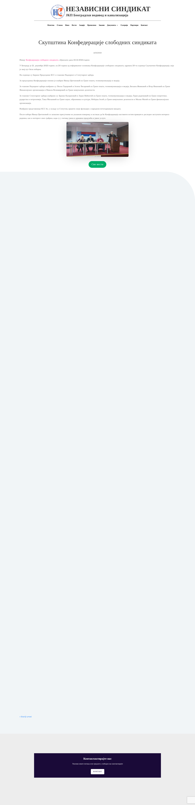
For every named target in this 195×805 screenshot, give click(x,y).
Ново (67, 25)
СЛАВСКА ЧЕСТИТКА (32, 468)
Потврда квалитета (30, 498)
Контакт (144, 25)
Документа (111, 25)
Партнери (134, 25)
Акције (82, 25)
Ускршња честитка (30, 610)
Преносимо (91, 25)
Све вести (97, 164)
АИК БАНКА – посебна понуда (35, 290)
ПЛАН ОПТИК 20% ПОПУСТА (36, 439)
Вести (74, 25)
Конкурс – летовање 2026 (33, 528)
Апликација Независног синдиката (37, 693)
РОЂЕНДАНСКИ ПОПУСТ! (34, 558)
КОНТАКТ (97, 772)
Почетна (50, 25)
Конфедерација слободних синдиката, (42, 60)
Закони (101, 25)
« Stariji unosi (26, 717)
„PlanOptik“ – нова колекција (34, 640)
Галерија (124, 25)
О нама (60, 25)
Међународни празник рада (34, 584)
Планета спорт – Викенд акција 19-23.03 (39, 666)
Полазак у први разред (31, 409)
